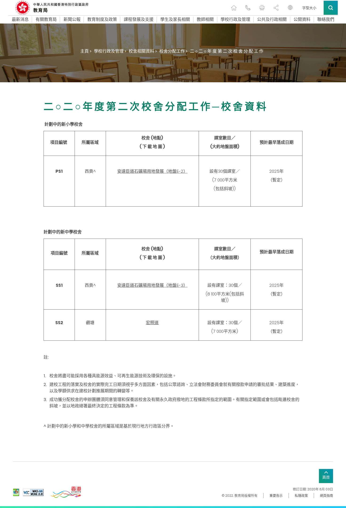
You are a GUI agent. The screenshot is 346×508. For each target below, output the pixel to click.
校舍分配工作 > (173, 51)
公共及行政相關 (272, 19)
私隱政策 (301, 495)
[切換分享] (276, 8)
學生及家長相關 (175, 19)
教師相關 (205, 19)
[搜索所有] (331, 8)
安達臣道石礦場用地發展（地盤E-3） (152, 285)
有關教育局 (46, 19)
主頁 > (86, 51)
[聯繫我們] (248, 8)
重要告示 (276, 495)
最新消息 (20, 19)
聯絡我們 (325, 19)
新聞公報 (72, 19)
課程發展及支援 (138, 19)
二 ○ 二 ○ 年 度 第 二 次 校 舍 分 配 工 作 (226, 51)
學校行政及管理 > (110, 51)
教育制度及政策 (102, 19)
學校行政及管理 (235, 19)
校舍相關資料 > (143, 51)
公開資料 (302, 19)
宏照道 (152, 323)
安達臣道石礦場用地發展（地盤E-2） (152, 171)
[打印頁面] (262, 8)
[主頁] (234, 8)
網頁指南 (326, 495)
